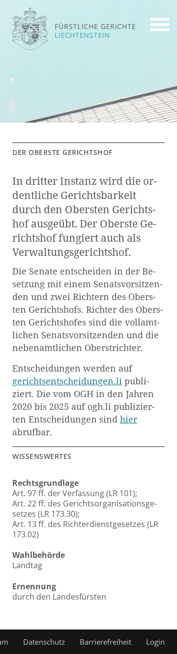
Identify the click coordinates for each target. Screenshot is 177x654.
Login (155, 642)
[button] (160, 26)
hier (128, 419)
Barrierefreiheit (105, 642)
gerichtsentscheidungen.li (67, 381)
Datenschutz (44, 642)
